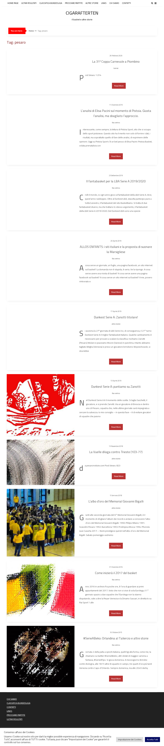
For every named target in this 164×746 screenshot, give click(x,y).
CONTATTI (126, 3)
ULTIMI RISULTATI (29, 3)
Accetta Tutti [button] (152, 739)
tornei (116, 68)
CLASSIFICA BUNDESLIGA (50, 3)
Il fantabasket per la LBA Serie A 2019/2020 (116, 181)
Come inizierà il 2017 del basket (116, 573)
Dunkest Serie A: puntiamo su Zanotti (116, 386)
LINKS (104, 3)
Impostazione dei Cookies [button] (129, 739)
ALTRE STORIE (92, 3)
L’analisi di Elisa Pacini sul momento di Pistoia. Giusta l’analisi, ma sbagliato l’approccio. (116, 113)
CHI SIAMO (114, 3)
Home (31, 31)
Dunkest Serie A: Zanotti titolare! (116, 317)
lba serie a (116, 122)
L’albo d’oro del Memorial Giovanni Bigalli (116, 501)
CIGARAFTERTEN (82, 15)
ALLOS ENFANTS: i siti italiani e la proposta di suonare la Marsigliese (116, 249)
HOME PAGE (13, 3)
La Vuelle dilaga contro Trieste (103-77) (116, 452)
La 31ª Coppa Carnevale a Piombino (116, 61)
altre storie (116, 324)
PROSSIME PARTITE (74, 3)
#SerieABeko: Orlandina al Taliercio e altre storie (115, 638)
